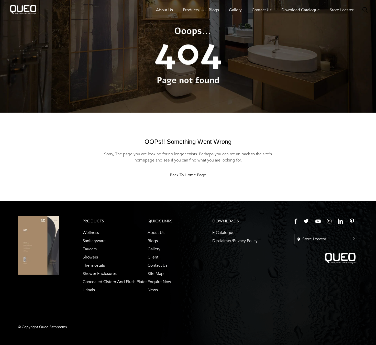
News (153, 290)
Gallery (235, 10)
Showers (90, 257)
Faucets (90, 249)
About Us (164, 10)
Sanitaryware (94, 241)
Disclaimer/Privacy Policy (235, 241)
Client (153, 257)
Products (191, 10)
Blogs (214, 10)
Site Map (156, 273)
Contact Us (261, 10)
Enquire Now (159, 282)
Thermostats (94, 265)
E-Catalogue (223, 232)
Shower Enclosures (100, 273)
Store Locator (341, 10)
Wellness (91, 232)
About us (156, 232)
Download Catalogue (300, 10)
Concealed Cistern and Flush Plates (115, 282)
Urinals (89, 290)
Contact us (157, 265)
